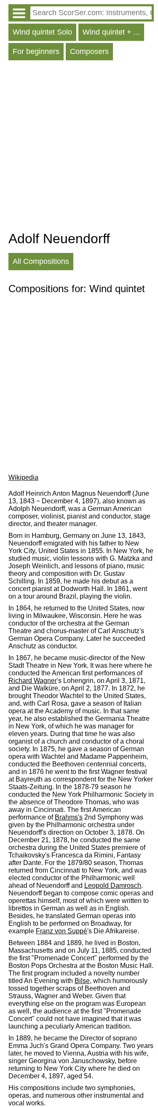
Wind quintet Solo (42, 32)
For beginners (36, 51)
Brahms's (69, 817)
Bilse (82, 980)
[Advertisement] (79, 148)
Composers (89, 51)
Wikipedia (23, 477)
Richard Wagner (32, 680)
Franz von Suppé (61, 931)
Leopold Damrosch (112, 885)
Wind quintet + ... (111, 32)
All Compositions (41, 261)
